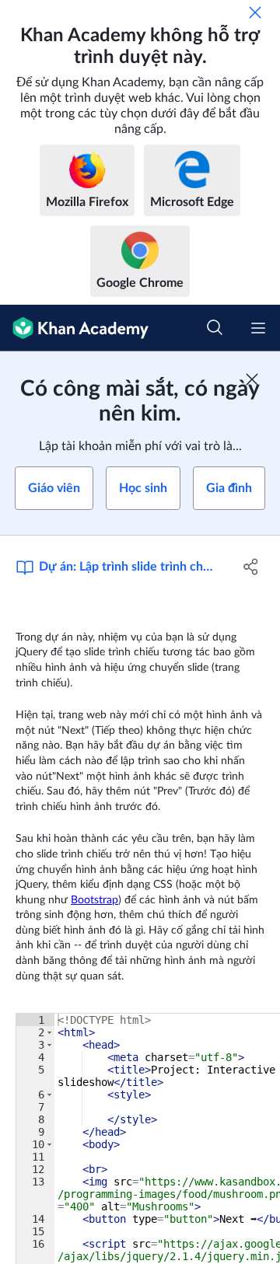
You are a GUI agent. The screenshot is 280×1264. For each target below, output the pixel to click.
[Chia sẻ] (251, 566)
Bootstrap (94, 900)
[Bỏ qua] (255, 12)
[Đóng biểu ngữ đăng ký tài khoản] (252, 379)
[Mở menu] (258, 328)
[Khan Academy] (74, 328)
